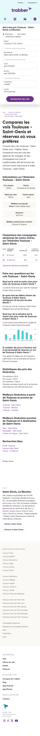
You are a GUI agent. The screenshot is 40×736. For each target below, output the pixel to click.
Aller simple (21, 34)
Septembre (7, 633)
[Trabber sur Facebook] (8, 722)
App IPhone (7, 689)
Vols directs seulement (12, 78)
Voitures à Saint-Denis (13, 529)
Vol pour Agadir (8, 583)
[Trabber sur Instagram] (4, 722)
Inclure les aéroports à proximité (15, 48)
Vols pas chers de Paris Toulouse (15, 617)
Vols (4, 659)
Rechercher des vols (20, 99)
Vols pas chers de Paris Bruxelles (15, 610)
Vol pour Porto (8, 570)
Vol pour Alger (8, 563)
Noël (4, 637)
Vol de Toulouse (9, 446)
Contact (6, 699)
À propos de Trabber (11, 679)
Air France (10, 255)
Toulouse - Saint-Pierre (12, 405)
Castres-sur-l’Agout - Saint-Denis (15, 433)
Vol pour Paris (8, 553)
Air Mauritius (11, 260)
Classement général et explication (15, 265)
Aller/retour (9, 34)
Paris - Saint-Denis (10, 428)
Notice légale (7, 716)
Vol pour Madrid (9, 556)
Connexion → (33, 3)
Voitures (6, 669)
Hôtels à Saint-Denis (13, 524)
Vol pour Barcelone (10, 560)
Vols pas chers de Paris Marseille (15, 613)
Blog (4, 682)
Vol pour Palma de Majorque (13, 594)
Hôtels (5, 666)
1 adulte (7, 84)
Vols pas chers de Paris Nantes (14, 607)
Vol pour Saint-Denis (10, 448)
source (5, 488)
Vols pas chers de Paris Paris (14, 600)
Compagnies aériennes (11, 623)
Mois (4, 630)
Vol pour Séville (8, 590)
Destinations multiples (13, 37)
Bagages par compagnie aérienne (15, 626)
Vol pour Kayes (8, 567)
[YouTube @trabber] (16, 722)
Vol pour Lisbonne (9, 587)
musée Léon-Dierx (13, 503)
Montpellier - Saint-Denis (12, 431)
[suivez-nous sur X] (12, 722)
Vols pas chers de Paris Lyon (14, 603)
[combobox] (20, 43)
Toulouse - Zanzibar (10, 410)
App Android (8, 686)
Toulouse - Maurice (10, 407)
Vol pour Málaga (9, 580)
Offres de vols (9, 662)
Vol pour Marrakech (10, 576)
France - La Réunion (10, 451)
